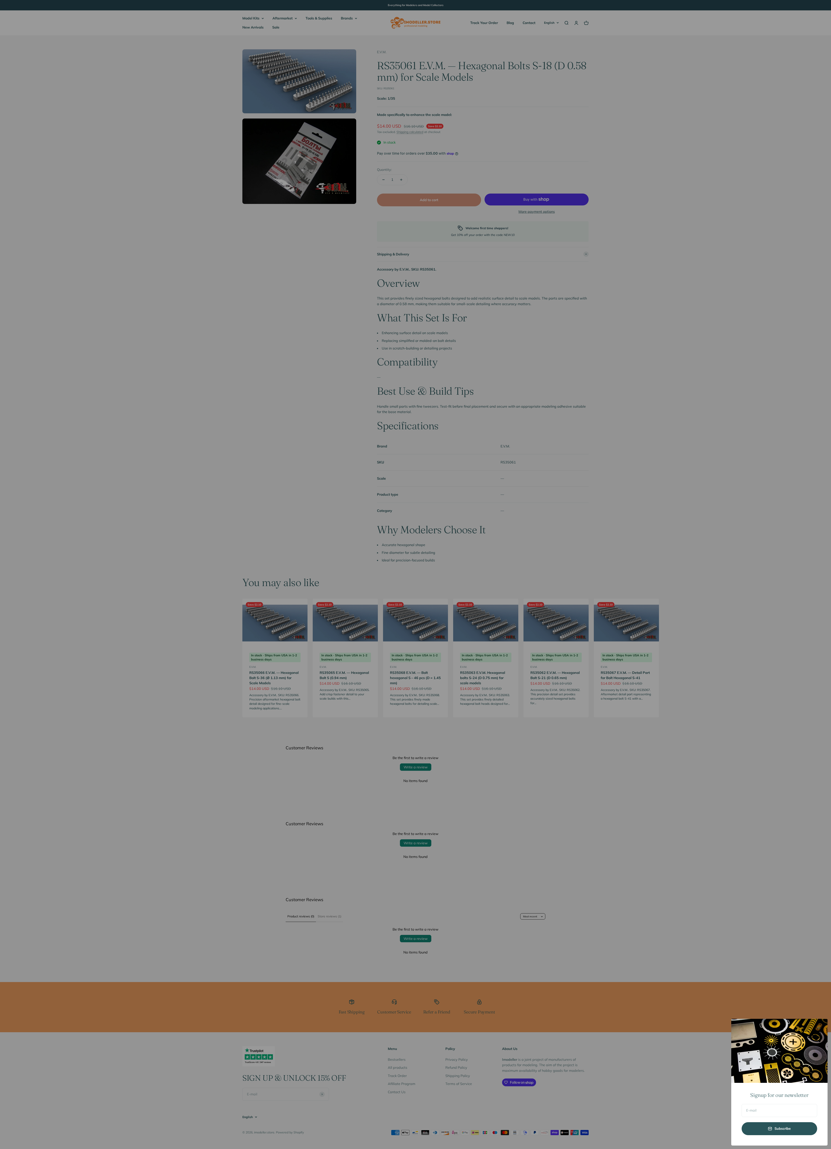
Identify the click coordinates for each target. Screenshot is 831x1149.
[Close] (819, 1028)
